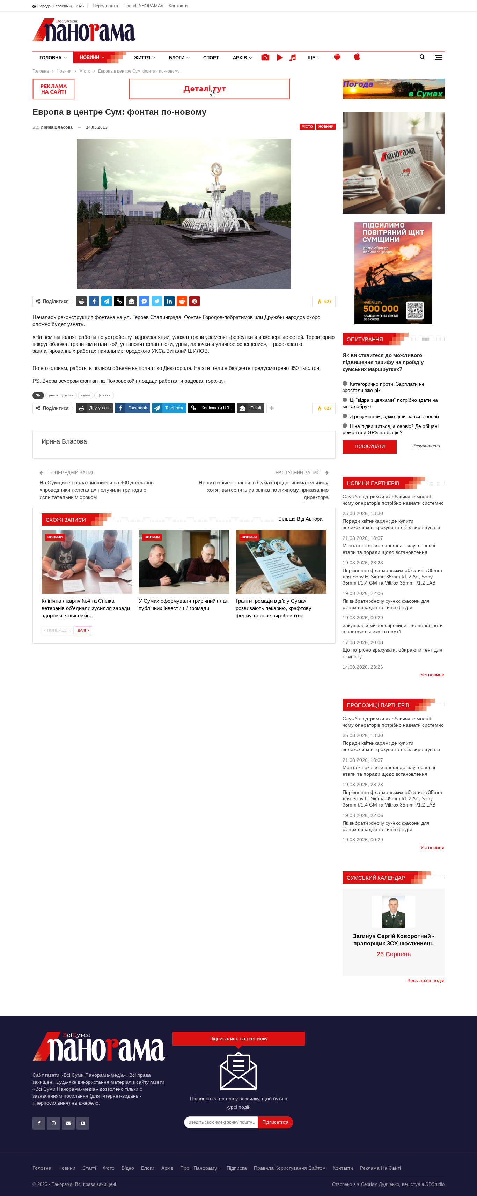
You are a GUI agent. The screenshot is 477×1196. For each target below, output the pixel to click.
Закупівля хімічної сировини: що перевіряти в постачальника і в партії (393, 628)
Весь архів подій (426, 980)
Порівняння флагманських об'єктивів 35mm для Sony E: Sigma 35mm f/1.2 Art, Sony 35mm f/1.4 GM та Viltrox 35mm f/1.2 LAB (392, 576)
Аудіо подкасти (294, 58)
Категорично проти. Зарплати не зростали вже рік (384, 387)
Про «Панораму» (200, 1168)
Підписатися (275, 1122)
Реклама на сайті (380, 1168)
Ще (311, 57)
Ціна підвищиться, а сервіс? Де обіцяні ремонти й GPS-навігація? (391, 429)
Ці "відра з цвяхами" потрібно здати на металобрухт (390, 403)
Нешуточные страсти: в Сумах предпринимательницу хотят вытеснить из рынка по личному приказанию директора (264, 490)
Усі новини (432, 674)
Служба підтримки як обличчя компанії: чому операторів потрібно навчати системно (393, 500)
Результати (426, 446)
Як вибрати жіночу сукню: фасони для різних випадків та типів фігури (386, 604)
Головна (50, 57)
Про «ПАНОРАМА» (143, 5)
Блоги (176, 57)
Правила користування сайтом (290, 1168)
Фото (109, 1168)
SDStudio (435, 1184)
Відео (128, 1168)
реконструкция (61, 395)
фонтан (104, 395)
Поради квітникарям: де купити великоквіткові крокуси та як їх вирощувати (391, 524)
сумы (85, 395)
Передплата (105, 5)
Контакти (178, 5)
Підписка (237, 1168)
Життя (142, 57)
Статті (89, 1168)
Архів (240, 57)
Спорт (211, 57)
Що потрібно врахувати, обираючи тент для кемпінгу (392, 653)
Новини (89, 57)
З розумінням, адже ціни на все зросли (393, 416)
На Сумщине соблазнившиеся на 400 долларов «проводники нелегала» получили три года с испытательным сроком (96, 490)
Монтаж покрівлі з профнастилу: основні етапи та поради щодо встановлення (389, 549)
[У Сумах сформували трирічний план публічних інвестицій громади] (184, 562)
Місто (307, 126)
